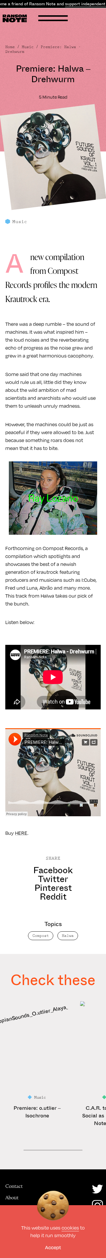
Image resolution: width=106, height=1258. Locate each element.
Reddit (53, 896)
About (12, 1197)
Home (10, 47)
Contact (14, 1186)
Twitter (53, 879)
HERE (21, 832)
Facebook (53, 870)
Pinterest (53, 887)
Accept (53, 1247)
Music (28, 47)
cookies (70, 1227)
